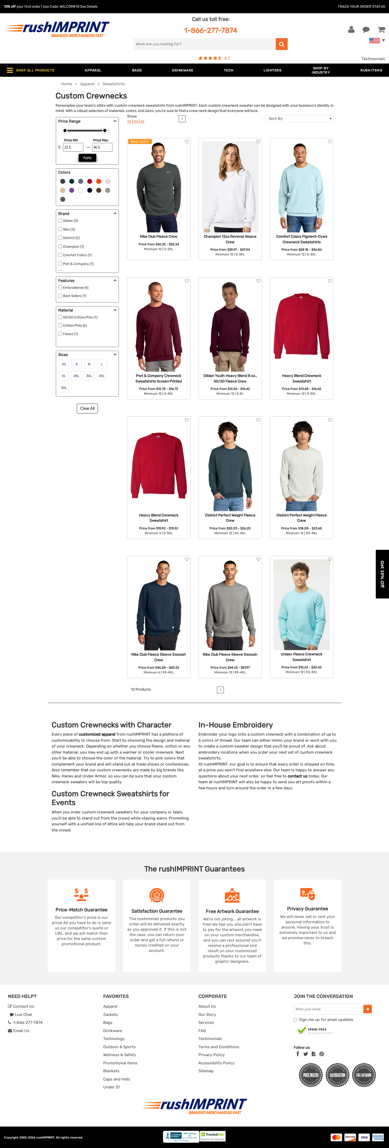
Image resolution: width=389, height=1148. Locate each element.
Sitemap (206, 1071)
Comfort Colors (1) (77, 255)
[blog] (313, 1054)
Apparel (110, 1006)
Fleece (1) (70, 334)
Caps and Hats (116, 1079)
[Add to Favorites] (187, 142)
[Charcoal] (63, 199)
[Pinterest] (321, 1054)
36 (129, 122)
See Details (89, 6)
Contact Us (23, 1006)
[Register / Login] (351, 29)
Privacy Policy (211, 1054)
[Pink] (108, 181)
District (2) (71, 238)
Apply (87, 158)
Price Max (100, 140)
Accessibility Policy (216, 1063)
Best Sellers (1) (74, 296)
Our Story (207, 1014)
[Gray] (108, 190)
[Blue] (81, 181)
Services (206, 1022)
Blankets (111, 1071)
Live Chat (23, 1014)
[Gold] (63, 190)
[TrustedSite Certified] (315, 1031)
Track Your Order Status (361, 6)
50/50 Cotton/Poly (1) (80, 317)
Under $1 (111, 1087)
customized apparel (97, 734)
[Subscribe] (367, 1009)
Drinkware (112, 1030)
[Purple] (72, 190)
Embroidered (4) (75, 288)
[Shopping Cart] (381, 29)
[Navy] (90, 190)
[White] (81, 190)
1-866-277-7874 (210, 30)
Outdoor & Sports (119, 1047)
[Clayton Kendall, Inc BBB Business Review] (181, 1141)
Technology (114, 1038)
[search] (282, 44)
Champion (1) (73, 247)
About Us (207, 1006)
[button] (382, 574)
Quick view (158, 173)
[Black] (63, 181)
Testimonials (373, 58)
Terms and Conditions (218, 1047)
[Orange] (99, 181)
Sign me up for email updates (326, 1019)
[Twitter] (305, 1054)
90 (136, 122)
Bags (107, 1022)
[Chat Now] (366, 29)
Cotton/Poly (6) (75, 325)
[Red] (90, 181)
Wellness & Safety (119, 1054)
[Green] (72, 181)
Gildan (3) (70, 221)
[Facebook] (298, 1054)
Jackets (110, 1014)
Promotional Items (120, 1063)
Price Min (71, 140)
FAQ (202, 1030)
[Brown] (99, 190)
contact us (297, 776)
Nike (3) (69, 229)
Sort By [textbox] (276, 118)
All (142, 122)
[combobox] (299, 118)
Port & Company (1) (78, 264)
